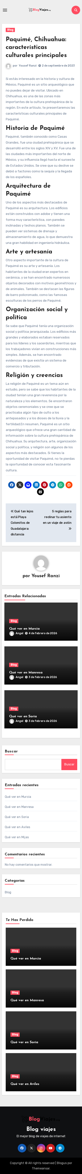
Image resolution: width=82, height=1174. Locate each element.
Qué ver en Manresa (26, 672)
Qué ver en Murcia (24, 629)
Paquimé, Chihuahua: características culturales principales (36, 48)
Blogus (62, 1163)
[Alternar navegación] (5, 10)
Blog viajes (41, 1129)
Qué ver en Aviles (17, 827)
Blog (10, 29)
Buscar (11, 751)
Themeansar (41, 1168)
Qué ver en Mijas (17, 837)
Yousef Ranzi (28, 65)
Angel (19, 633)
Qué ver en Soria (23, 716)
